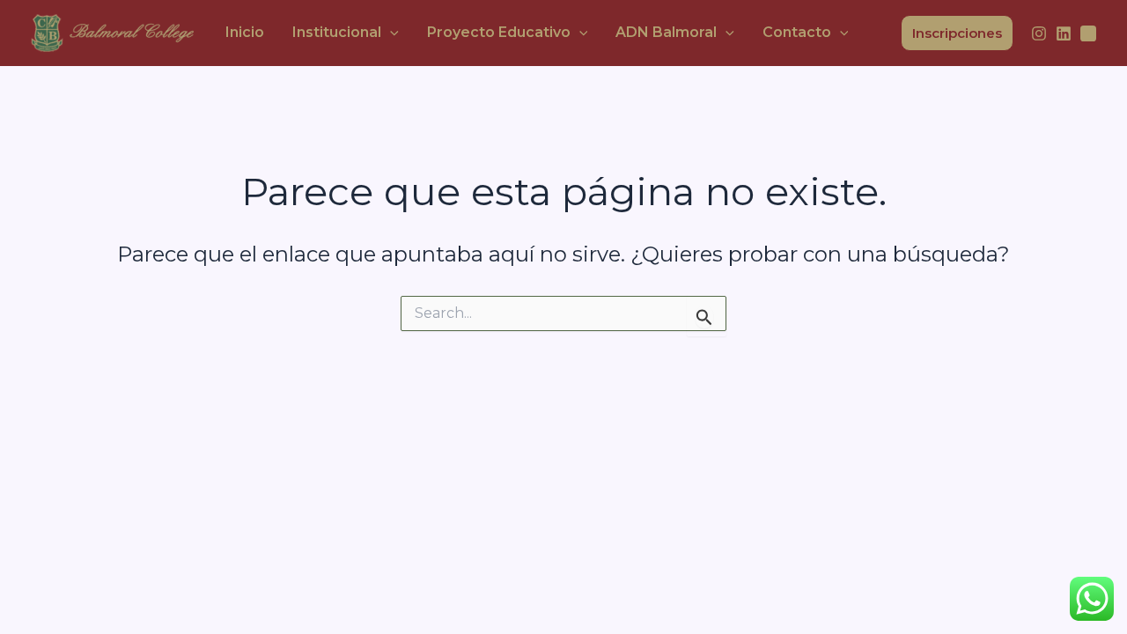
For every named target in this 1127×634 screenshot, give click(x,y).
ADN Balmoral (666, 32)
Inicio (244, 32)
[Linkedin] (1064, 33)
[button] (390, 32)
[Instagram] (1039, 33)
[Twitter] (1088, 33)
